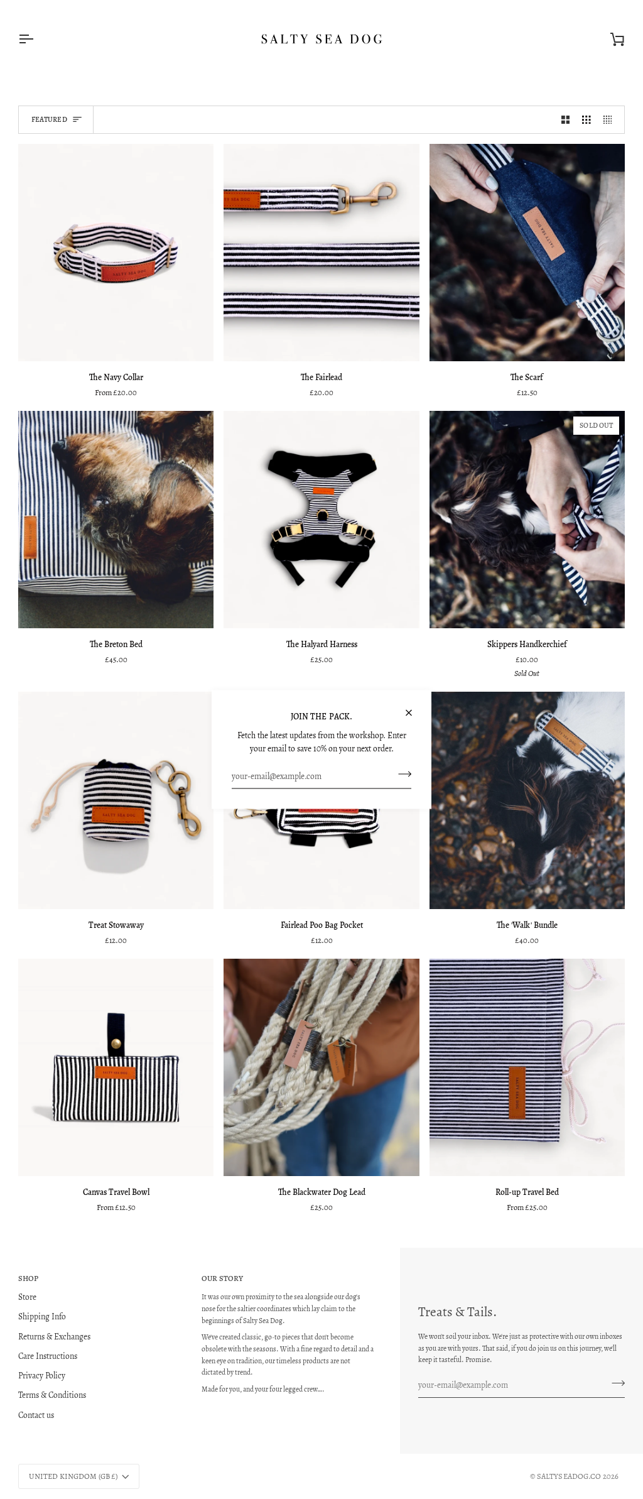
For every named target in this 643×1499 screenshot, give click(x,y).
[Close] (414, 707)
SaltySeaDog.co (569, 1476)
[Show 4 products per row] (611, 119)
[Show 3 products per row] (586, 119)
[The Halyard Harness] (321, 519)
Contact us (36, 1415)
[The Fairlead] (321, 252)
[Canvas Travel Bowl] (115, 1067)
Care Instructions (47, 1356)
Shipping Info (42, 1316)
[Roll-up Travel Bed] (527, 1067)
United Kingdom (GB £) (73, 1476)
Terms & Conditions (52, 1395)
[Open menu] (37, 39)
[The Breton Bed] (115, 519)
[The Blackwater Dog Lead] (321, 1067)
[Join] (401, 774)
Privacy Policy (41, 1376)
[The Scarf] (527, 252)
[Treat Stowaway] (115, 800)
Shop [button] (28, 1278)
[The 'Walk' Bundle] (527, 800)
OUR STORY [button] (222, 1278)
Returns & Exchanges (54, 1337)
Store (27, 1297)
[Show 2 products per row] (565, 119)
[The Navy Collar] (115, 252)
